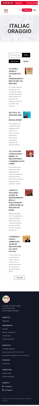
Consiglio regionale (8, 349)
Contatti (5, 329)
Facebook (8, 386)
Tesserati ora (27, 10)
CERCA (26, 55)
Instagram (8, 390)
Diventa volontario (8, 377)
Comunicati (6, 364)
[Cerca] (19, 10)
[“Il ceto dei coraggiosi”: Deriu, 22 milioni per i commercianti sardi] (30, 153)
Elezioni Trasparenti (8, 332)
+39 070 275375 (10, 308)
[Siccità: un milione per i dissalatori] (27, 114)
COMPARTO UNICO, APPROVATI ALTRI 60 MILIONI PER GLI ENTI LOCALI (15, 244)
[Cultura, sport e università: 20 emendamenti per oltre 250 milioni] (28, 71)
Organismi (5, 321)
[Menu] (34, 10)
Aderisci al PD (6, 373)
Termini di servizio (8, 339)
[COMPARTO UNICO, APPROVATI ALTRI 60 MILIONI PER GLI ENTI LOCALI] (26, 239)
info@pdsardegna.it (12, 311)
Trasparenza (6, 336)
